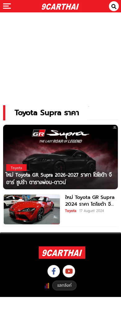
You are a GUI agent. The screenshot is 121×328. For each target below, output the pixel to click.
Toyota (70, 210)
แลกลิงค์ (64, 285)
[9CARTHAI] (60, 6)
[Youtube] (69, 271)
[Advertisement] (60, 54)
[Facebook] (53, 271)
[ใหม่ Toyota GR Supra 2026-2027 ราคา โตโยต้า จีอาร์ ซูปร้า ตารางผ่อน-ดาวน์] (60, 157)
